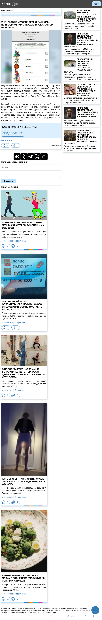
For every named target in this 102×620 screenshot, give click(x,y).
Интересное (6, 140)
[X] (37, 156)
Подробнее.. (20, 241)
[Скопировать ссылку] (44, 156)
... (21, 237)
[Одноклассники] (23, 156)
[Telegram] (30, 156)
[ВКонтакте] (17, 156)
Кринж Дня (9, 4)
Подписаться (13, 133)
